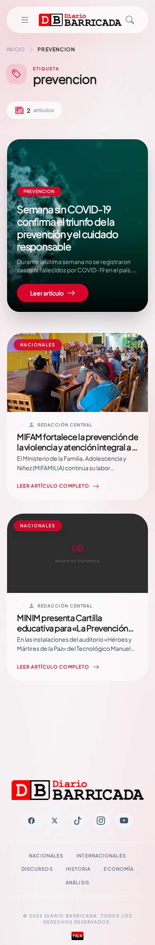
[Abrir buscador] (130, 20)
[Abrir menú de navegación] (24, 20)
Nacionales (46, 855)
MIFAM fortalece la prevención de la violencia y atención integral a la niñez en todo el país (77, 446)
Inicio (16, 49)
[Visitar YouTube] (124, 820)
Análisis (77, 882)
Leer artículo (47, 293)
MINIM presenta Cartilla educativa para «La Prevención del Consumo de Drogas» (72, 627)
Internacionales (101, 855)
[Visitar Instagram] (101, 820)
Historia (78, 868)
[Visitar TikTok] (77, 820)
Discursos (37, 868)
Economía (119, 868)
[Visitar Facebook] (31, 820)
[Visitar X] (54, 820)
